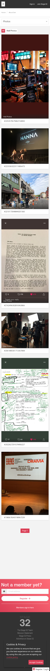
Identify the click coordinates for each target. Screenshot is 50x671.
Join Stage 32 (42, 4)
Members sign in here (25, 608)
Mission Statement (25, 633)
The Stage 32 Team (25, 630)
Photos (6, 21)
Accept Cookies (36, 662)
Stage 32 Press (25, 636)
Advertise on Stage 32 (25, 639)
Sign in (32, 4)
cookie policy (12, 657)
